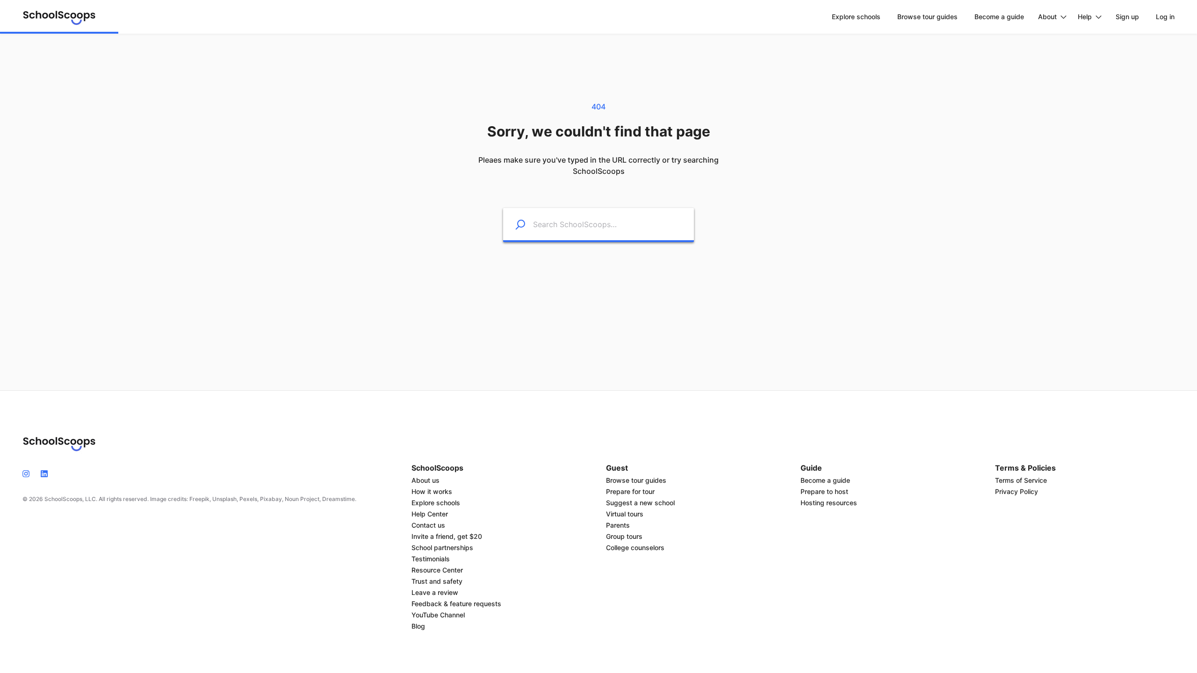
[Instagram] (28, 473)
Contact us (428, 525)
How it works (431, 491)
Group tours (624, 536)
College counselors (635, 547)
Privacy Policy (1016, 491)
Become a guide (825, 480)
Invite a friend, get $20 (446, 536)
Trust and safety (436, 581)
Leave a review (434, 592)
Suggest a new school (640, 503)
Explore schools (435, 503)
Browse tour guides (636, 480)
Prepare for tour (630, 491)
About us (425, 480)
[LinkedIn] (44, 473)
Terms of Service (1021, 480)
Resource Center (437, 570)
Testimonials (430, 559)
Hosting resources (828, 503)
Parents (618, 525)
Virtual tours (624, 514)
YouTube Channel (438, 615)
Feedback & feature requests (456, 604)
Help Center (429, 514)
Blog (418, 626)
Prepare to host (824, 491)
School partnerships (442, 547)
